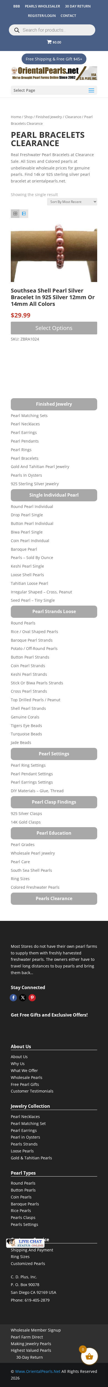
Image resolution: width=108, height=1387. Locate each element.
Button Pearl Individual (32, 523)
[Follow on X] (22, 997)
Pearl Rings (21, 449)
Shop (28, 116)
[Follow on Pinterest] (32, 997)
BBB (16, 6)
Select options (54, 328)
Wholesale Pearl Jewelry (33, 853)
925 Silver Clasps (26, 813)
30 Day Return (78, 6)
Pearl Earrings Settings (32, 782)
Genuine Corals (25, 717)
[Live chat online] (25, 1243)
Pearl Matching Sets (29, 415)
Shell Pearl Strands (28, 708)
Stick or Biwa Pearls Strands (37, 682)
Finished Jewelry (49, 116)
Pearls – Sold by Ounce (32, 557)
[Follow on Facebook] (13, 997)
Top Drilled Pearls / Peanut (35, 699)
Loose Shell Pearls (27, 574)
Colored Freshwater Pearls (35, 887)
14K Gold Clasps (26, 822)
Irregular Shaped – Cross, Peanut (41, 592)
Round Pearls (23, 623)
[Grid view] (15, 213)
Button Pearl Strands (30, 657)
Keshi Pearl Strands (29, 674)
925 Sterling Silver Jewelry (35, 483)
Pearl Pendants (25, 441)
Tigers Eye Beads (26, 725)
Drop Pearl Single (27, 514)
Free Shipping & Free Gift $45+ (54, 59)
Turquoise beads (26, 733)
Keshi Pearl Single (27, 566)
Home (16, 116)
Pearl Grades (23, 844)
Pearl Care (20, 861)
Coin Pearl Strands (28, 665)
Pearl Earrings (24, 432)
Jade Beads (21, 742)
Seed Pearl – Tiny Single (33, 600)
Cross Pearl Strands (29, 691)
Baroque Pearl (24, 549)
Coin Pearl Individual (30, 540)
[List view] (23, 213)
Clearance (73, 116)
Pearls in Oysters (26, 475)
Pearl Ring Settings (28, 765)
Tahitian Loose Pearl (29, 583)
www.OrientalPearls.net (37, 1371)
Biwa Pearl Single (27, 532)
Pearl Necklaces (25, 423)
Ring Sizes (20, 878)
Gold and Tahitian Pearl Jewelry (40, 466)
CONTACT (68, 15)
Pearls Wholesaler (42, 6)
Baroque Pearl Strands (32, 640)
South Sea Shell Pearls (31, 870)
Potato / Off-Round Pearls (34, 648)
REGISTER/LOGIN (42, 15)
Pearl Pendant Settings (32, 773)
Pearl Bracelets (24, 458)
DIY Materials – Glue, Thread (37, 790)
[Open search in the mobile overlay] (52, 30)
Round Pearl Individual (32, 506)
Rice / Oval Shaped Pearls (34, 631)
